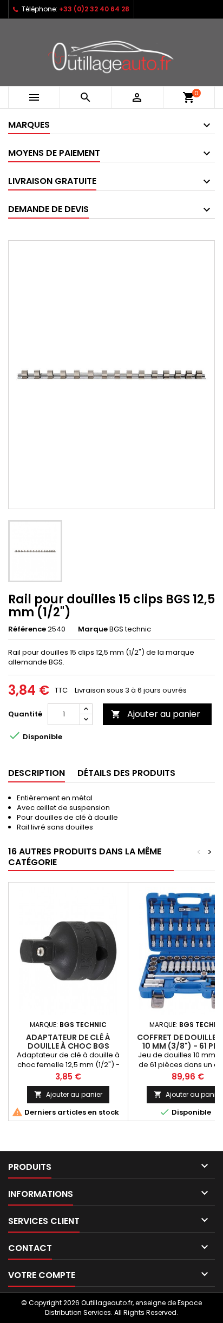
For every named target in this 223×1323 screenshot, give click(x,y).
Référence (27, 629)
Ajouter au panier (155, 714)
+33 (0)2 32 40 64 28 (94, 9)
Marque (93, 629)
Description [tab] (36, 773)
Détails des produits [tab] (126, 773)
